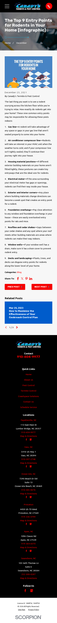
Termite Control (28, 391)
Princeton (28, 504)
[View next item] (17, 327)
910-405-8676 (28, 490)
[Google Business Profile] (31, 590)
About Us (28, 380)
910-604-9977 (28, 357)
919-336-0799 (28, 517)
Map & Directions (28, 436)
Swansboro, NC (28, 558)
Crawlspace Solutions (28, 396)
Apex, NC (28, 531)
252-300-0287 (28, 574)
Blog (19, 272)
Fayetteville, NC (28, 420)
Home (29, 374)
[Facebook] (25, 590)
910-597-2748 (28, 459)
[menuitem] (21, 609)
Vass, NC (28, 447)
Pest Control (28, 385)
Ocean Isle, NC (28, 474)
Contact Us (28, 401)
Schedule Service (28, 407)
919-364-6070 (28, 543)
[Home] (27, 6)
